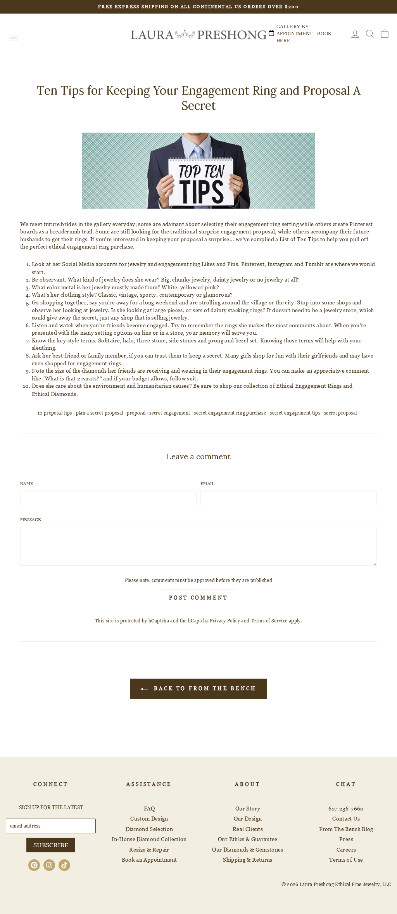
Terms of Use (346, 859)
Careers (346, 849)
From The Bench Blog (346, 829)
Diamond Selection (149, 829)
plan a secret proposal (99, 413)
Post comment (198, 597)
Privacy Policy (225, 621)
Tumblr (314, 264)
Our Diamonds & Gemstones (247, 849)
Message (30, 519)
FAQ (149, 808)
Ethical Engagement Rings (309, 385)
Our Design (248, 818)
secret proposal (340, 413)
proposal (136, 413)
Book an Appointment (149, 859)
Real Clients (248, 829)
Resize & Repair (149, 849)
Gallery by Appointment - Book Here (303, 33)
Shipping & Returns (247, 859)
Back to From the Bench (204, 688)
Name (26, 483)
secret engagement (169, 413)
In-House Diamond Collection (149, 839)
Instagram (280, 264)
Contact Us (346, 818)
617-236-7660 (346, 808)
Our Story (247, 808)
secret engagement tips (295, 413)
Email (207, 483)
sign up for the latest (51, 807)
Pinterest (252, 264)
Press (346, 839)
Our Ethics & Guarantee (248, 839)
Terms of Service (269, 621)
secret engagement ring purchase (230, 413)
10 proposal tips (55, 413)
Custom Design (149, 818)
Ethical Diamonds (54, 393)
